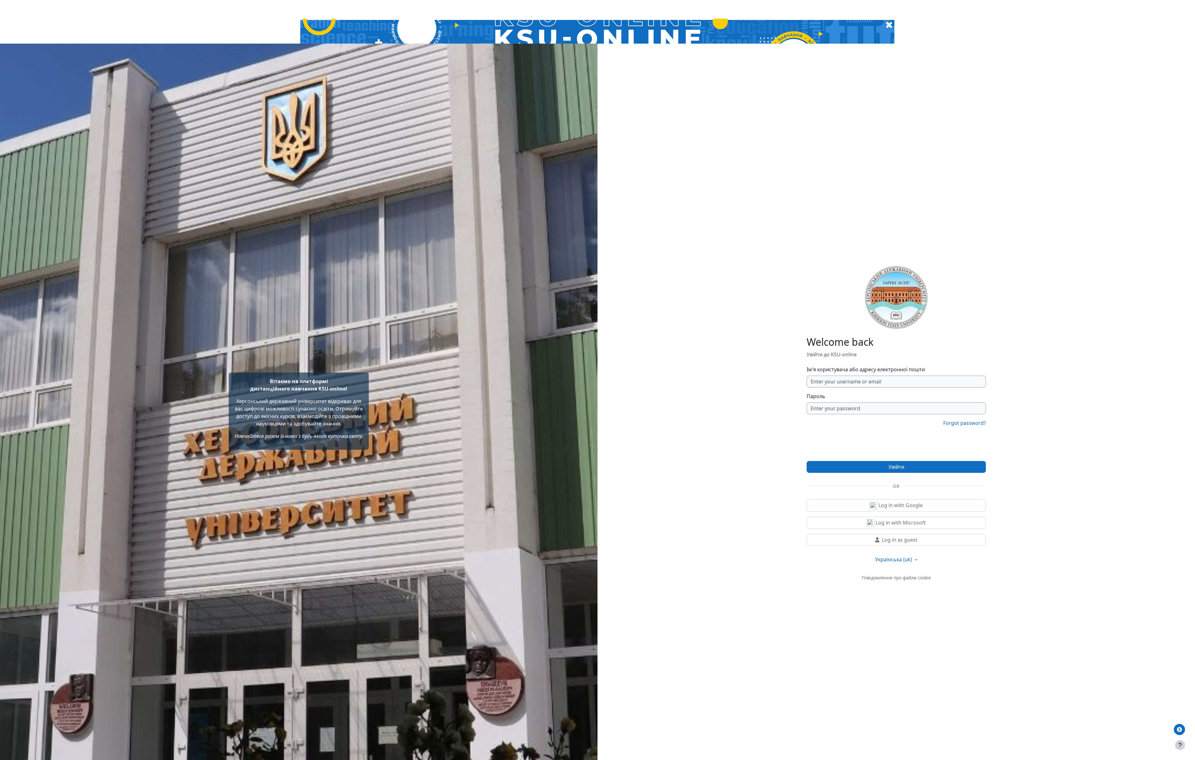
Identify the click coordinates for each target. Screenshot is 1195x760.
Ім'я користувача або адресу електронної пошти (866, 369)
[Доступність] (1179, 729)
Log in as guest (899, 539)
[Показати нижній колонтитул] (1180, 745)
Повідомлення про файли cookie (896, 578)
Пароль (816, 396)
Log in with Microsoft (900, 522)
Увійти (896, 466)
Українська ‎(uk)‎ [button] (894, 559)
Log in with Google (900, 505)
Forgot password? (964, 423)
